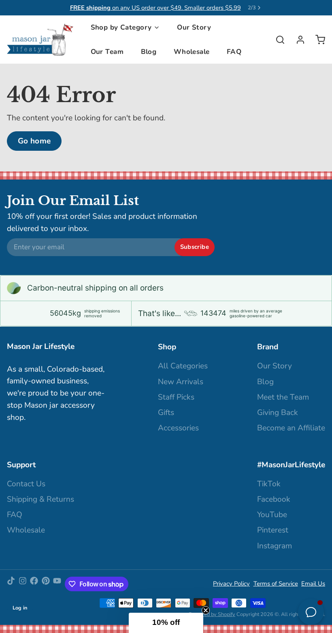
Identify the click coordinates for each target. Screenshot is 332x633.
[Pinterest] (46, 584)
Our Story (194, 27)
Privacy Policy (231, 584)
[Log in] (297, 40)
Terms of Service (275, 584)
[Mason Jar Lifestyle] (40, 40)
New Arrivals (180, 381)
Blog (149, 51)
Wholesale (192, 51)
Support (21, 465)
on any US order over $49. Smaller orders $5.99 (155, 8)
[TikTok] (11, 584)
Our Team (107, 51)
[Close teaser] (206, 610)
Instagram (274, 546)
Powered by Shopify (212, 614)
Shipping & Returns (40, 499)
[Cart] (317, 40)
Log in (20, 608)
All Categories (183, 366)
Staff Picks (176, 397)
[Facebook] (34, 584)
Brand (267, 347)
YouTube (272, 514)
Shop (167, 347)
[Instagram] (23, 584)
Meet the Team (283, 397)
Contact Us (26, 484)
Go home (34, 141)
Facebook (273, 499)
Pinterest (272, 530)
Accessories (178, 428)
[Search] (276, 40)
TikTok (269, 484)
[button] (166, 623)
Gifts (166, 412)
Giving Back (277, 412)
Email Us (313, 584)
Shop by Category (121, 27)
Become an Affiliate (291, 428)
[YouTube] (57, 584)
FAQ (234, 51)
